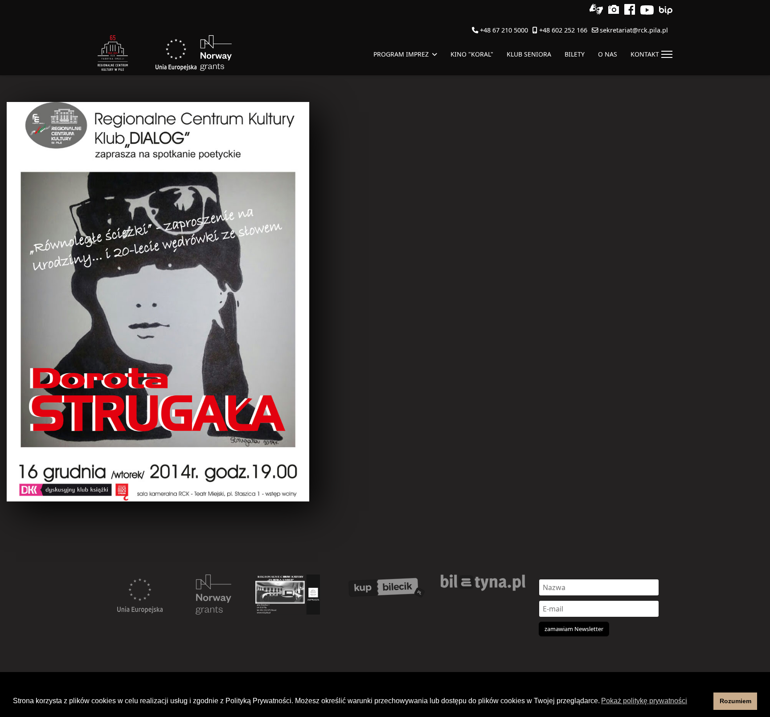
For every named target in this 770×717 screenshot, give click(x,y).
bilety (575, 54)
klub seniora (529, 54)
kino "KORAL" (472, 54)
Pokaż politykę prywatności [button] (644, 701)
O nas (607, 54)
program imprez (401, 54)
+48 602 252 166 (563, 30)
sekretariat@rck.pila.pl (634, 30)
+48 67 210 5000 (504, 30)
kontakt (645, 54)
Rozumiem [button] (735, 701)
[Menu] (666, 54)
